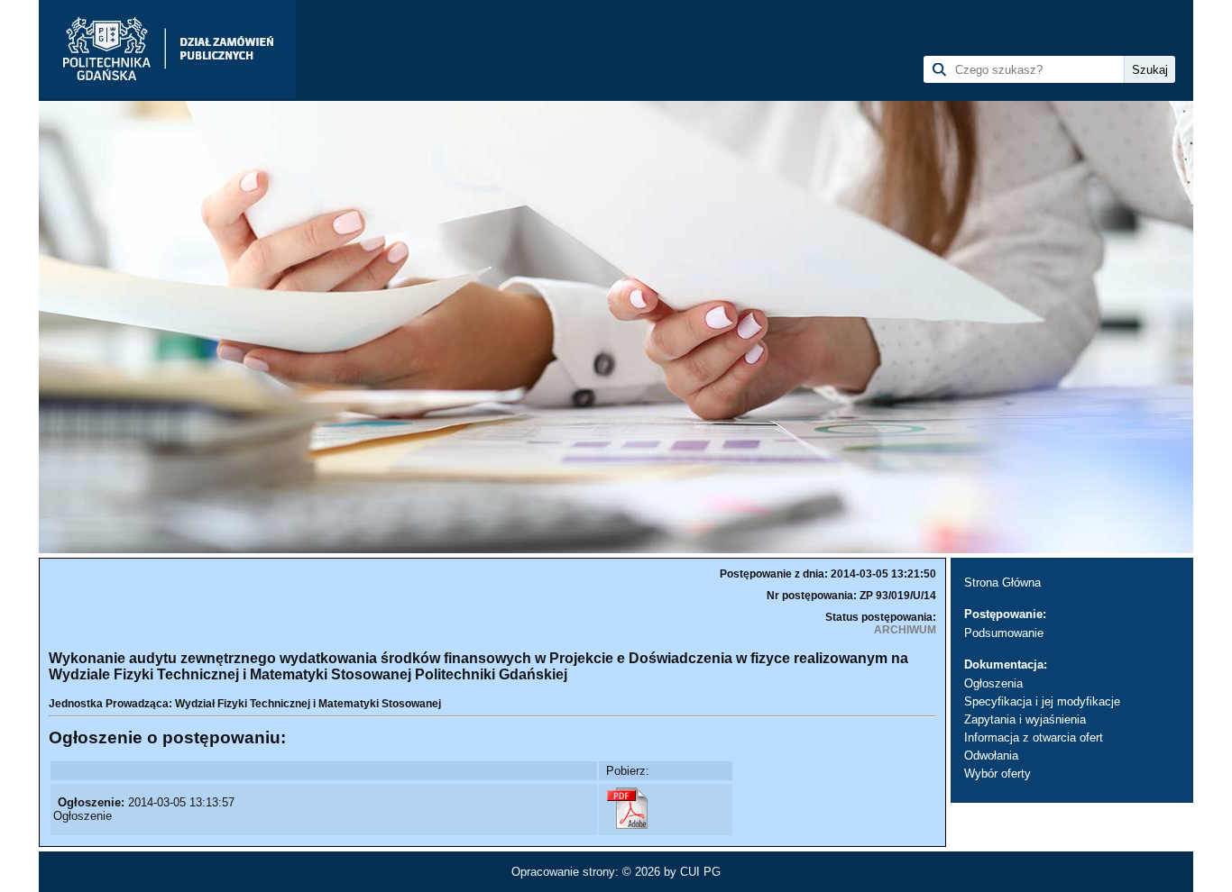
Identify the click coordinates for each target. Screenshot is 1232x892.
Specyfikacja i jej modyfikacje (1042, 701)
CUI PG (700, 871)
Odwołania (991, 755)
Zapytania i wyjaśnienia (1025, 719)
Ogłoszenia (993, 683)
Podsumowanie (1004, 633)
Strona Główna (1002, 582)
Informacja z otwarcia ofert (1033, 737)
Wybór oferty (997, 773)
